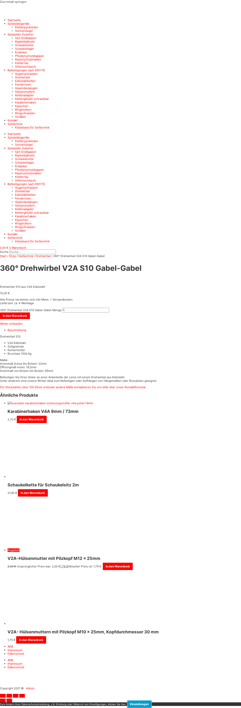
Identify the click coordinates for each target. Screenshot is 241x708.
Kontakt (13, 120)
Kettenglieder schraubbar (32, 99)
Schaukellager (24, 49)
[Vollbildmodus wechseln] (9, 696)
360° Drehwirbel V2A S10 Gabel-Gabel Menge (31, 310)
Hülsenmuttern (25, 91)
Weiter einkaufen (11, 323)
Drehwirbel (22, 77)
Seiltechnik (15, 124)
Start (3, 256)
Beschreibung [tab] (17, 330)
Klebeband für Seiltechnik (32, 127)
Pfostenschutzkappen (29, 56)
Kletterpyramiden (26, 27)
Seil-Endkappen (25, 38)
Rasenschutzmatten (28, 59)
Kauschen (21, 106)
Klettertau (21, 63)
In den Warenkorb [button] (32, 419)
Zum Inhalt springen (13, 2)
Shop (12, 256)
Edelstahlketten (25, 81)
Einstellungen (139, 704)
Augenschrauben (26, 74)
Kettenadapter (24, 95)
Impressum (15, 650)
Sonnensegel (24, 31)
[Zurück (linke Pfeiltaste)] (3, 700)
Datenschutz (16, 653)
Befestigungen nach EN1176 (26, 70)
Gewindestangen (26, 88)
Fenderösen (23, 84)
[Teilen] (15, 696)
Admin (30, 688)
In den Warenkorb (15, 316)
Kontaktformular (135, 387)
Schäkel (20, 117)
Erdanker (21, 52)
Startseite (14, 20)
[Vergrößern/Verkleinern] (3, 696)
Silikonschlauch (25, 66)
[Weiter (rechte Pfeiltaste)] (9, 700)
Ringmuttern (23, 109)
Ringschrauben (25, 113)
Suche (4, 252)
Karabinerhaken (25, 102)
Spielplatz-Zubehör (20, 34)
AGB (10, 646)
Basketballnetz (25, 41)
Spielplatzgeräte (18, 23)
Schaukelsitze (24, 45)
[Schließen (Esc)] (22, 696)
